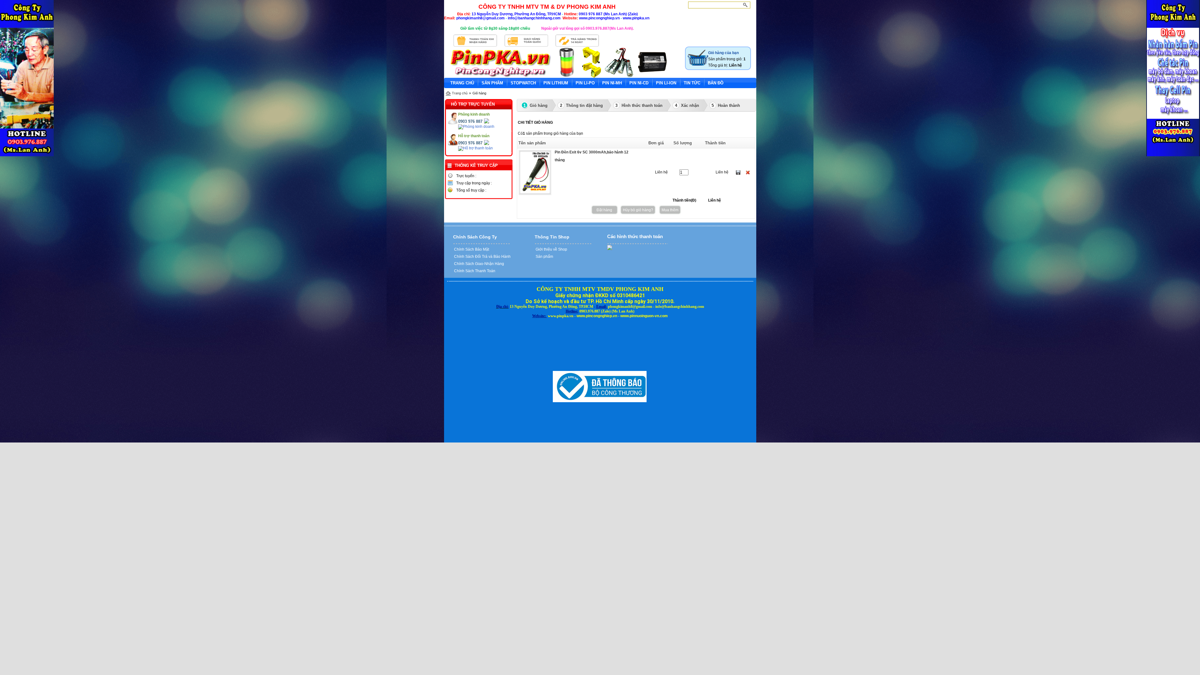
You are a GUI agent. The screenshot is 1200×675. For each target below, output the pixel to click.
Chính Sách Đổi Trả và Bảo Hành (482, 256)
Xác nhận (687, 105)
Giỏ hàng (535, 105)
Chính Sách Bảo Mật (471, 249)
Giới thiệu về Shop (551, 249)
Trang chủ (460, 93)
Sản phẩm (544, 256)
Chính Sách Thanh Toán (474, 271)
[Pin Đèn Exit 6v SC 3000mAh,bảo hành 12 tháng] (535, 194)
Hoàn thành (726, 105)
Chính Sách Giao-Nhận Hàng (478, 264)
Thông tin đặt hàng (581, 105)
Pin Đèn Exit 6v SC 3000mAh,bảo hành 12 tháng (591, 156)
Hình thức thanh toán (638, 105)
